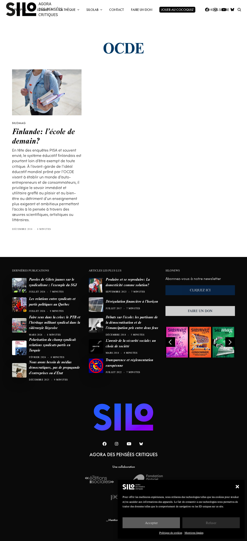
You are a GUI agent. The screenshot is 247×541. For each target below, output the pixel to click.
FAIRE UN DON (200, 311)
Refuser (211, 522)
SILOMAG (19, 123)
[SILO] (123, 417)
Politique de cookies (170, 532)
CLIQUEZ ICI (200, 290)
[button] (237, 486)
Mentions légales (194, 532)
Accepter (151, 522)
